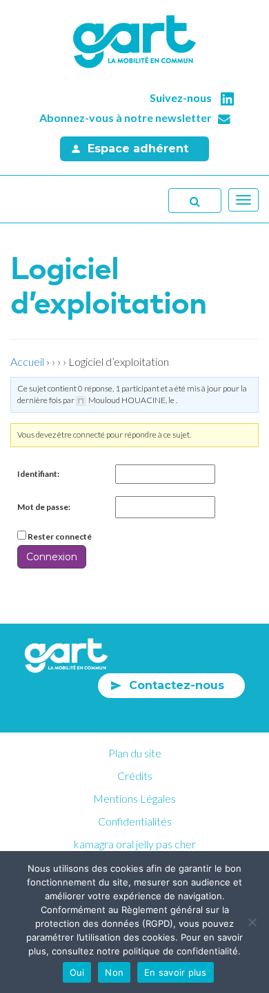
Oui (77, 972)
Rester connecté (60, 536)
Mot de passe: (43, 507)
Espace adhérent (138, 148)
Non (114, 972)
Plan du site (134, 752)
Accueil (27, 361)
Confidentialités (135, 821)
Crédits (134, 775)
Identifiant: (38, 474)
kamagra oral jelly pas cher (135, 843)
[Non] (252, 922)
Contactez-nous (176, 685)
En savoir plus (175, 972)
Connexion (51, 557)
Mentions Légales (134, 798)
